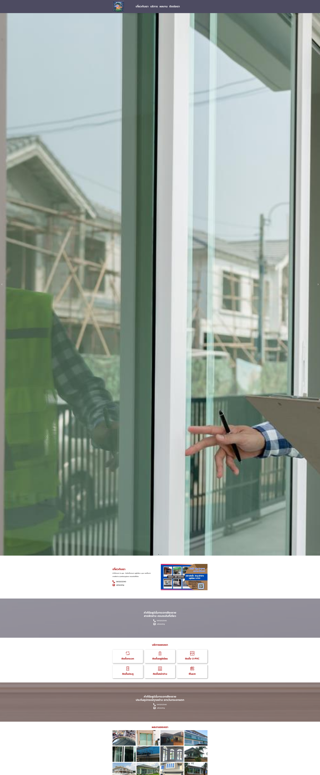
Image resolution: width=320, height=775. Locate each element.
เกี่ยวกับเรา (142, 6)
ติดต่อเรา (174, 6)
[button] (2, 284)
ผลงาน (164, 6)
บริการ (154, 6)
